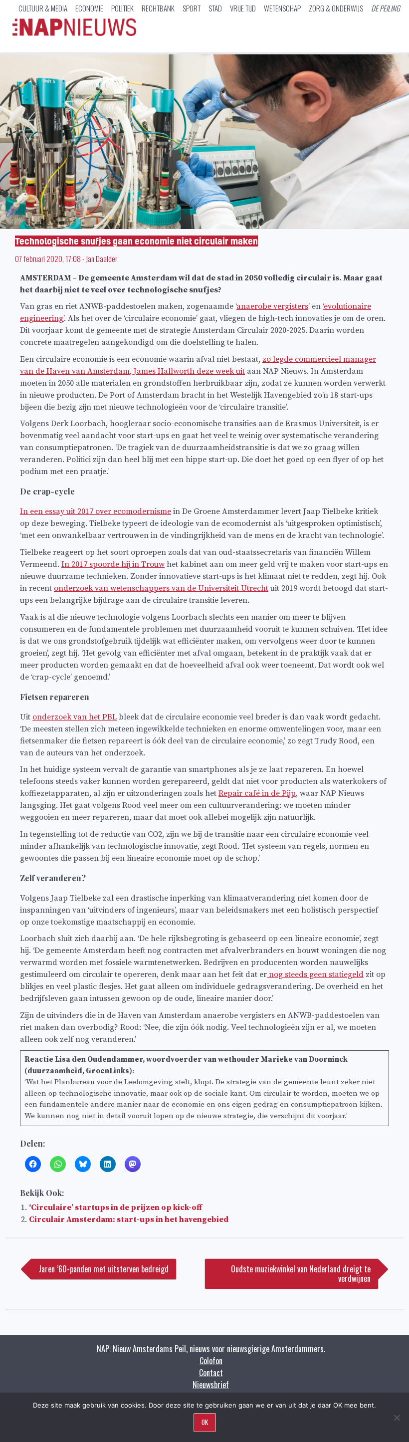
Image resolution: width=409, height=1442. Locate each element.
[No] (397, 1418)
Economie (89, 7)
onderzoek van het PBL (74, 717)
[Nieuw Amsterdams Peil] (74, 33)
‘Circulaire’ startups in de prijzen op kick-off (115, 1207)
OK (205, 1422)
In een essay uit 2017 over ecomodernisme (95, 511)
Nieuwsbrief (211, 1385)
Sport (192, 7)
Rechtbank (158, 7)
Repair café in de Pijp (257, 793)
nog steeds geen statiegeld (315, 974)
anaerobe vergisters (272, 306)
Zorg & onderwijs (336, 7)
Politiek (122, 7)
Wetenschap (282, 7)
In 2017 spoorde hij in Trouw (113, 564)
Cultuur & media (42, 7)
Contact (211, 1373)
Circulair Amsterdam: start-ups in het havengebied (128, 1219)
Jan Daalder (101, 258)
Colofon (211, 1361)
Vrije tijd (243, 7)
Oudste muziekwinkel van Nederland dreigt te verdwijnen (301, 1273)
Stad (215, 7)
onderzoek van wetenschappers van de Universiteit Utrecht (161, 588)
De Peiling (385, 7)
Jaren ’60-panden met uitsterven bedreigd (103, 1269)
